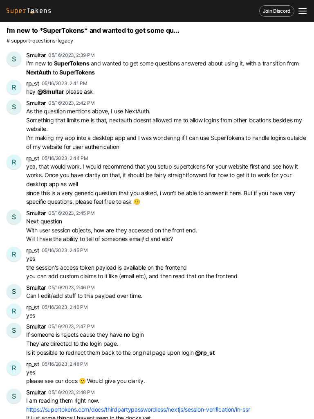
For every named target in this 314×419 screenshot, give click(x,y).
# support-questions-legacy (40, 41)
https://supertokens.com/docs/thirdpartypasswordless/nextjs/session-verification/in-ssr (138, 409)
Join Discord (277, 11)
